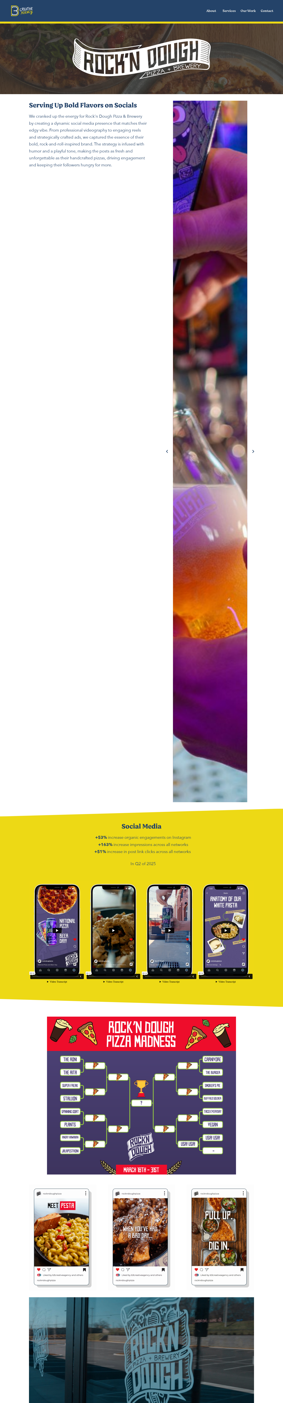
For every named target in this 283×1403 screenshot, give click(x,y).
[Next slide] (253, 451)
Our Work (248, 10)
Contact (267, 10)
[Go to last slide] (167, 451)
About (211, 10)
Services (229, 10)
